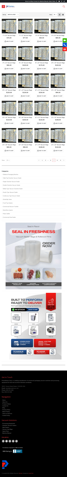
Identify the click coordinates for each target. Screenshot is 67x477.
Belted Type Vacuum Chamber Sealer (13, 188)
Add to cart (9, 41)
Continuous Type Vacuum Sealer (11, 196)
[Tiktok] (64, 1)
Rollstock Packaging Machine (10, 174)
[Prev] (38, 160)
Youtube (6, 441)
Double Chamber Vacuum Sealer (11, 185)
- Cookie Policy (6, 415)
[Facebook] (57, 1)
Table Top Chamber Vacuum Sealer (12, 178)
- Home (4, 400)
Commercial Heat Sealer (9, 217)
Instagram (10, 441)
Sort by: (4, 14)
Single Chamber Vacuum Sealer (11, 181)
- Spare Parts (5, 431)
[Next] (63, 160)
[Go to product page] (9, 26)
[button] (3, 6)
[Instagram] (62, 1)
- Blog (3, 407)
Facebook (3, 441)
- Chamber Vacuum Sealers (9, 425)
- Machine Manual (6, 433)
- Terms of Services (7, 413)
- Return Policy (6, 411)
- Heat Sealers (5, 427)
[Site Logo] (10, 6)
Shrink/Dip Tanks (7, 199)
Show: (50, 14)
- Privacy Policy (6, 409)
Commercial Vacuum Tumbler (10, 206)
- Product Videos (6, 404)
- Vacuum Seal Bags (7, 429)
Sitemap (20, 473)
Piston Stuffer (6, 213)
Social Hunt (31, 473)
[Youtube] (59, 1)
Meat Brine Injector (8, 210)
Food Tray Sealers (8, 203)
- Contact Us (5, 406)
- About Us (4, 402)
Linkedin (13, 441)
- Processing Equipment (8, 423)
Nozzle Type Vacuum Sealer (10, 192)
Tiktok (16, 441)
